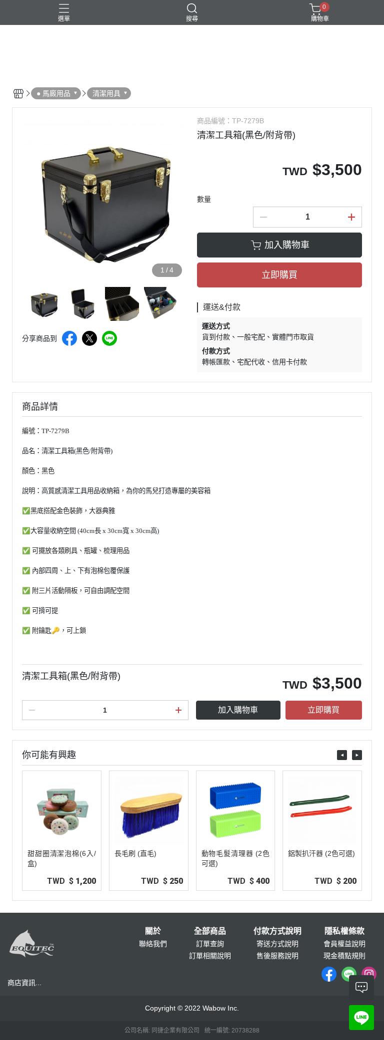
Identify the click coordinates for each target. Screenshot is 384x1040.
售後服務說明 (277, 955)
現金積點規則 (345, 955)
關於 (153, 931)
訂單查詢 (210, 943)
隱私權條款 (344, 931)
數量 (204, 199)
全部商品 (210, 931)
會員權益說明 (345, 943)
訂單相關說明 (210, 955)
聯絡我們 (153, 943)
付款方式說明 (278, 931)
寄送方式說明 (277, 943)
